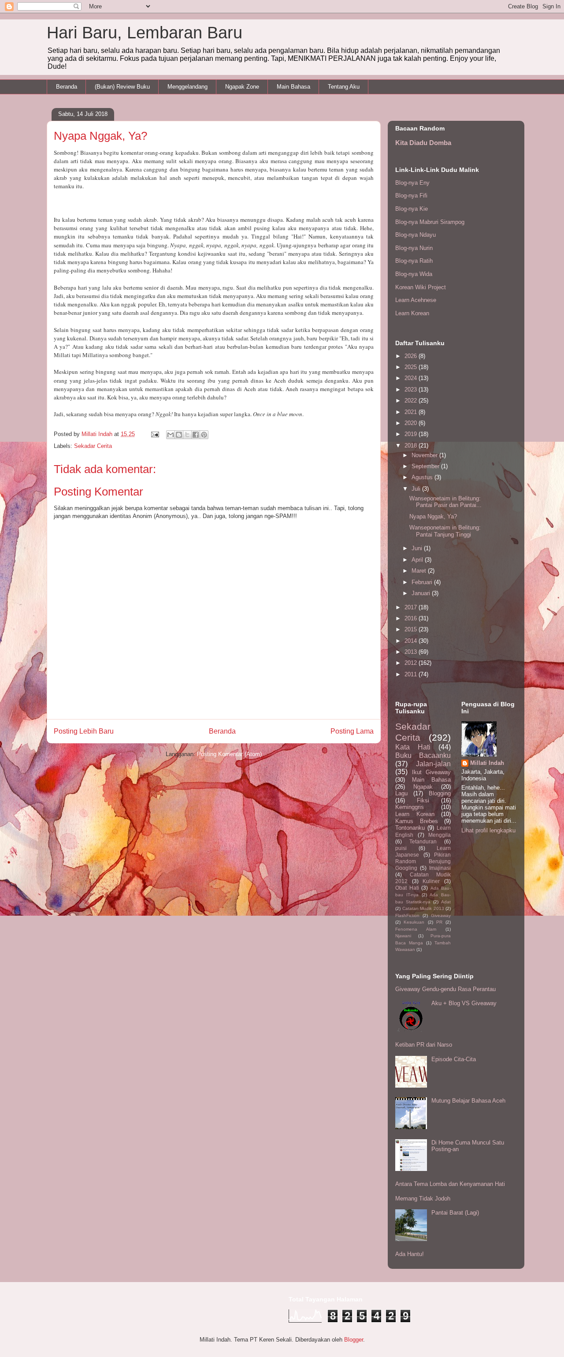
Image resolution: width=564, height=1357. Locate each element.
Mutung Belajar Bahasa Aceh (468, 1100)
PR (439, 922)
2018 (411, 445)
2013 (411, 652)
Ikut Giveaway (431, 772)
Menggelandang (187, 86)
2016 (411, 618)
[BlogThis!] (178, 434)
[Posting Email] (154, 434)
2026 (411, 356)
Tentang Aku (344, 86)
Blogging (440, 793)
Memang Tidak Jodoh (422, 1198)
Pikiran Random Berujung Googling (423, 861)
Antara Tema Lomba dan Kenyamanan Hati (450, 1184)
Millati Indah (487, 763)
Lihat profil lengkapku (488, 830)
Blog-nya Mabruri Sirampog (429, 222)
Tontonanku (410, 827)
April (418, 559)
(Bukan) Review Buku (122, 86)
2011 (411, 674)
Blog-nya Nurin (414, 248)
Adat (446, 901)
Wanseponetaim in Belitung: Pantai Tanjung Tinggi (445, 531)
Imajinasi (440, 868)
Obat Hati (407, 888)
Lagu (401, 793)
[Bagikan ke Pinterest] (204, 434)
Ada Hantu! (409, 1254)
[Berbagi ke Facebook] (195, 434)
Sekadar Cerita (93, 446)
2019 (411, 434)
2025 (411, 367)
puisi (401, 848)
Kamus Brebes (416, 821)
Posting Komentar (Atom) (229, 754)
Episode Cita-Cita (453, 1059)
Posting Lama (352, 731)
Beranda (66, 86)
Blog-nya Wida (413, 274)
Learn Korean (412, 313)
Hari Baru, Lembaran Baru (144, 32)
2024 (411, 378)
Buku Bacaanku (423, 755)
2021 (411, 412)
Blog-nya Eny (412, 182)
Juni (418, 548)
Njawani (403, 935)
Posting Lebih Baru (84, 731)
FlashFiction (407, 915)
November (425, 455)
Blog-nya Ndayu (415, 234)
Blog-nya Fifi (411, 195)
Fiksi (423, 800)
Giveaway (441, 915)
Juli (417, 488)
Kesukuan (414, 922)
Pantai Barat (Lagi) (455, 1212)
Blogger (353, 1339)
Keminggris (409, 807)
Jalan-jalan (433, 764)
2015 (411, 629)
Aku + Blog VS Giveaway (464, 1003)
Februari (423, 582)
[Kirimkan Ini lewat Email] (170, 434)
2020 (411, 423)
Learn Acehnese (415, 300)
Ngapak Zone (242, 86)
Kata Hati (412, 747)
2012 (411, 663)
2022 (411, 400)
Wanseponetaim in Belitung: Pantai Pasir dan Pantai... (445, 502)
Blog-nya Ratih (414, 260)
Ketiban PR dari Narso (423, 1044)
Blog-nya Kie (411, 208)
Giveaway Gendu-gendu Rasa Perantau (445, 989)
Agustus (423, 477)
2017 (411, 607)
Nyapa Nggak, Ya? (433, 516)
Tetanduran (423, 841)
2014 (411, 640)
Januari (422, 593)
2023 (411, 389)
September (426, 466)
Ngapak (423, 786)
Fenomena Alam (415, 929)
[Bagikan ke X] (187, 434)
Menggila (439, 835)
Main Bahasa (293, 86)
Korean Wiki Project (420, 287)
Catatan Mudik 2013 (423, 908)
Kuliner (431, 881)
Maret (420, 570)
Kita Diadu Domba (423, 142)
